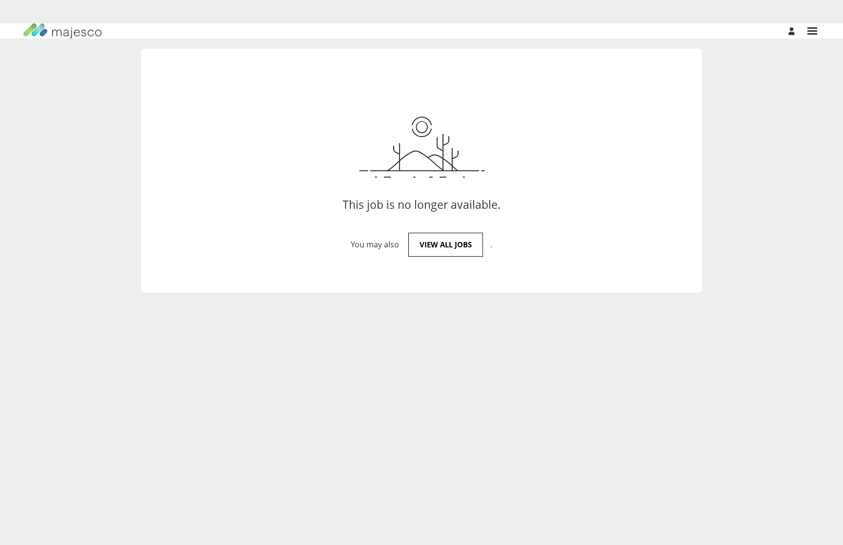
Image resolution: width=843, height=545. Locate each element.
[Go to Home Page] (62, 31)
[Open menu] (812, 31)
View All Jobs (446, 244)
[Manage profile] (793, 31)
